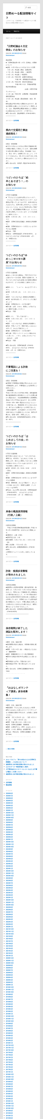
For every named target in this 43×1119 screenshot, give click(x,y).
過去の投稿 (10, 749)
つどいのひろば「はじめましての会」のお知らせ (17, 439)
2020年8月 (9, 968)
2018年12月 (10, 1016)
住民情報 (16, 120)
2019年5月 (9, 1004)
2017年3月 (9, 1067)
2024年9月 (9, 849)
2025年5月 (9, 830)
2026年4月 (9, 803)
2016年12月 (10, 1074)
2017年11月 (10, 1048)
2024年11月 (10, 844)
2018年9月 (9, 1023)
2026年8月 (9, 793)
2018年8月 (9, 1026)
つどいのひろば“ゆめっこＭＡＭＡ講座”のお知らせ (16, 258)
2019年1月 (9, 1014)
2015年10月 (10, 1108)
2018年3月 (9, 1038)
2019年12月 (10, 987)
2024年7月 (9, 854)
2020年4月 (9, 977)
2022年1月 (9, 926)
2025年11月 (10, 815)
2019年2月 (9, 1011)
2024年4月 (9, 861)
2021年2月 (9, 953)
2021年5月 (9, 946)
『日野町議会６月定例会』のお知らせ (17, 47)
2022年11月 (10, 902)
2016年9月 (9, 1081)
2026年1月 (9, 810)
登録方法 (16, 31)
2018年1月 (9, 1043)
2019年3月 (9, 1009)
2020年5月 (9, 975)
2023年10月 (10, 876)
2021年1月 (9, 955)
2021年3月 (9, 951)
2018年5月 (9, 1033)
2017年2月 (9, 1069)
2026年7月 (9, 796)
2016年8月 (9, 1084)
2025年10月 (10, 817)
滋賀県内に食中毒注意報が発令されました (20, 764)
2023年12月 (10, 871)
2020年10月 (10, 963)
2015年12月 (10, 1103)
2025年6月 (9, 827)
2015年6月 (9, 1118)
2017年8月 (9, 1055)
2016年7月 (9, 1086)
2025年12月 (10, 813)
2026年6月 (9, 798)
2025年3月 (9, 834)
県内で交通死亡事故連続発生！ (17, 131)
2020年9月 (9, 965)
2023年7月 (9, 883)
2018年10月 (10, 1021)
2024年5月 (9, 859)
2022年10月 (10, 905)
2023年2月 (9, 895)
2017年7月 (9, 1057)
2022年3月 (9, 922)
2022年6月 (9, 914)
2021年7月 (9, 941)
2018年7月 (9, 1028)
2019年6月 (9, 1002)
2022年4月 (9, 919)
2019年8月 (9, 997)
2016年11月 (10, 1077)
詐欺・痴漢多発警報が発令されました (17, 572)
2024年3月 (9, 863)
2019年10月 (10, 992)
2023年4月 (9, 890)
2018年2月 (9, 1040)
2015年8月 (9, 1113)
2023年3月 (9, 892)
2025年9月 (9, 820)
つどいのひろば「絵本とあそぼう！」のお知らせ (17, 181)
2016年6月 (9, 1089)
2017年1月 (9, 1072)
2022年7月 (9, 912)
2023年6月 (9, 885)
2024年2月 (9, 866)
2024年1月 (9, 868)
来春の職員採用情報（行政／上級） (17, 513)
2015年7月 (9, 1115)
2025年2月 (9, 837)
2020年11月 (10, 960)
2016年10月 (10, 1079)
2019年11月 (10, 989)
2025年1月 (9, 839)
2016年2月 (9, 1098)
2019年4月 (9, 1006)
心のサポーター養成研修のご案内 (17, 767)
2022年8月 (9, 909)
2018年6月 (9, 1031)
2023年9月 (9, 878)
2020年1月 (9, 985)
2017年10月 (10, 1050)
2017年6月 (9, 1060)
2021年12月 (10, 929)
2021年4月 (9, 948)
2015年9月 (9, 1110)
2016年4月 (9, 1094)
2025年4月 (9, 832)
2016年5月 (9, 1091)
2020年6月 (9, 972)
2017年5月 (9, 1062)
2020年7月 (9, 970)
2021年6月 (9, 943)
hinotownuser (10, 55)
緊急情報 (9, 785)
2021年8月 (9, 938)
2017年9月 (9, 1052)
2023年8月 (9, 880)
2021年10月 (10, 934)
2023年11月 (10, 873)
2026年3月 (9, 805)
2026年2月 (9, 808)
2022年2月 (9, 924)
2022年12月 (10, 900)
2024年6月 (9, 856)
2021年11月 (10, 931)
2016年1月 (9, 1101)
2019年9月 (9, 994)
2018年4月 (9, 1035)
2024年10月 (10, 846)
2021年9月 (9, 936)
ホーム (8, 31)
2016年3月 (9, 1096)
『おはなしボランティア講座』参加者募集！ (17, 691)
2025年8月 (9, 822)
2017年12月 (10, 1045)
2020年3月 (9, 980)
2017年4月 (9, 1064)
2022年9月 (9, 907)
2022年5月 (9, 917)
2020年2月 (9, 982)
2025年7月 (9, 825)
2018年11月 (10, 1019)
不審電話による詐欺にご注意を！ (17, 368)
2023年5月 (9, 888)
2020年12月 (10, 958)
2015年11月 (10, 1106)
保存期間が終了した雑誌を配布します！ (17, 629)
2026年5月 (9, 800)
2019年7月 (9, 999)
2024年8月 (9, 851)
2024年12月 (10, 842)
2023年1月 (9, 897)
